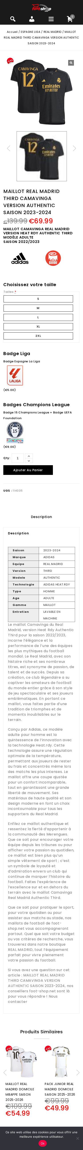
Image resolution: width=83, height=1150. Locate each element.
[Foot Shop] (41, 8)
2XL (38, 336)
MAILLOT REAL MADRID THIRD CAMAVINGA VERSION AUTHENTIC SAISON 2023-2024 (36, 980)
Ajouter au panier (28, 470)
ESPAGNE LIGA (30, 32)
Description (41, 517)
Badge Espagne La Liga (21, 361)
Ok (43, 1143)
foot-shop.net (42, 991)
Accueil (12, 32)
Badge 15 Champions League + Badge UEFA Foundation (37, 415)
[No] (77, 1138)
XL (38, 326)
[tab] (41, 517)
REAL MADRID (53, 32)
